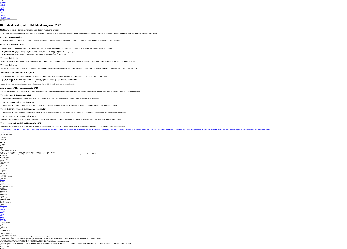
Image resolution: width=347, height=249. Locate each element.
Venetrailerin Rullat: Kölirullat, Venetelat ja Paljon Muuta (74, 129)
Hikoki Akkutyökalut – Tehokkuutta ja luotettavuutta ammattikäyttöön (37, 129)
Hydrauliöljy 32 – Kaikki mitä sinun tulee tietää (139, 129)
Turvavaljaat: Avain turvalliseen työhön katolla (256, 129)
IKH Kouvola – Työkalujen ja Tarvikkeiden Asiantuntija (108, 129)
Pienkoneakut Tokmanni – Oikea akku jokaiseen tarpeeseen (225, 129)
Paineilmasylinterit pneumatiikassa (164, 129)
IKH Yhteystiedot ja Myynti (8, 129)
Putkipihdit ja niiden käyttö (199, 129)
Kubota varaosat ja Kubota (182, 129)
